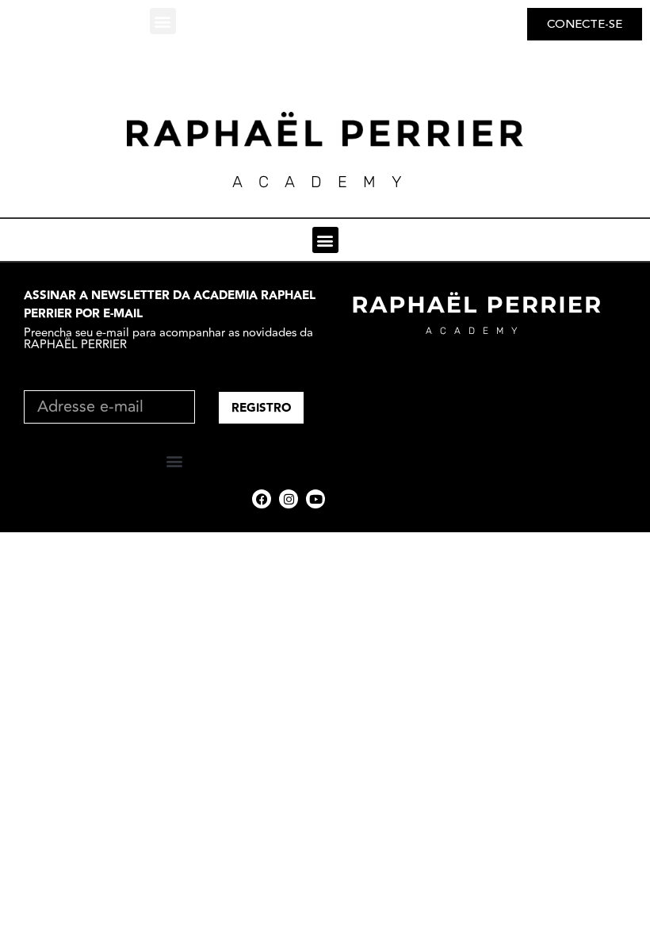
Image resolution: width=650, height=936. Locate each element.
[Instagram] (288, 498)
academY (325, 181)
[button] (163, 21)
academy (476, 330)
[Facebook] (261, 498)
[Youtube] (315, 498)
